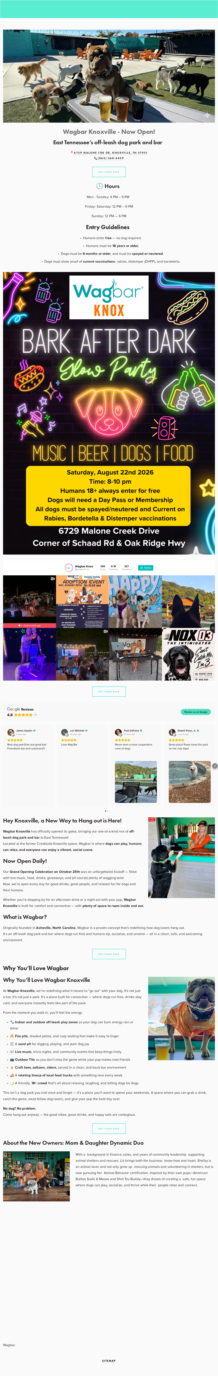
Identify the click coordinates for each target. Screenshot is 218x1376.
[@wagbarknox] (68, 567)
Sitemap (109, 1360)
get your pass (109, 172)
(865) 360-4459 (111, 158)
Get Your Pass (109, 691)
